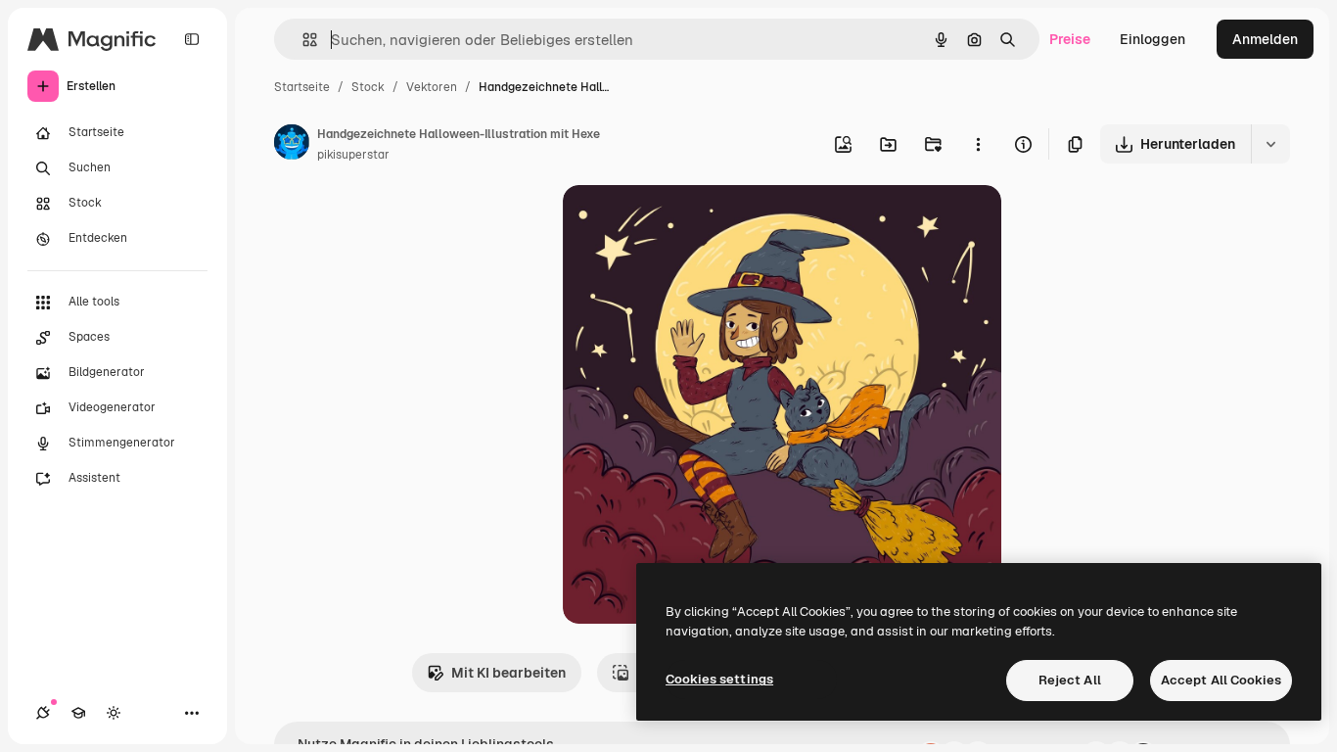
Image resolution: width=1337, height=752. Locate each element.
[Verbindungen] (43, 712)
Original (688, 222)
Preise (1069, 39)
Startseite (302, 87)
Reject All (1069, 680)
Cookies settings (719, 679)
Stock (368, 87)
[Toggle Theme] (113, 712)
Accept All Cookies (1221, 680)
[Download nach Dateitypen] (1270, 144)
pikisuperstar (353, 155)
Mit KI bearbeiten (508, 673)
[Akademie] (78, 712)
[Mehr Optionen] (977, 144)
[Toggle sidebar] (191, 39)
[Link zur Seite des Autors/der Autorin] (291, 144)
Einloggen (1152, 39)
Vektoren (431, 87)
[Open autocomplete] (302, 39)
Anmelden (1265, 39)
